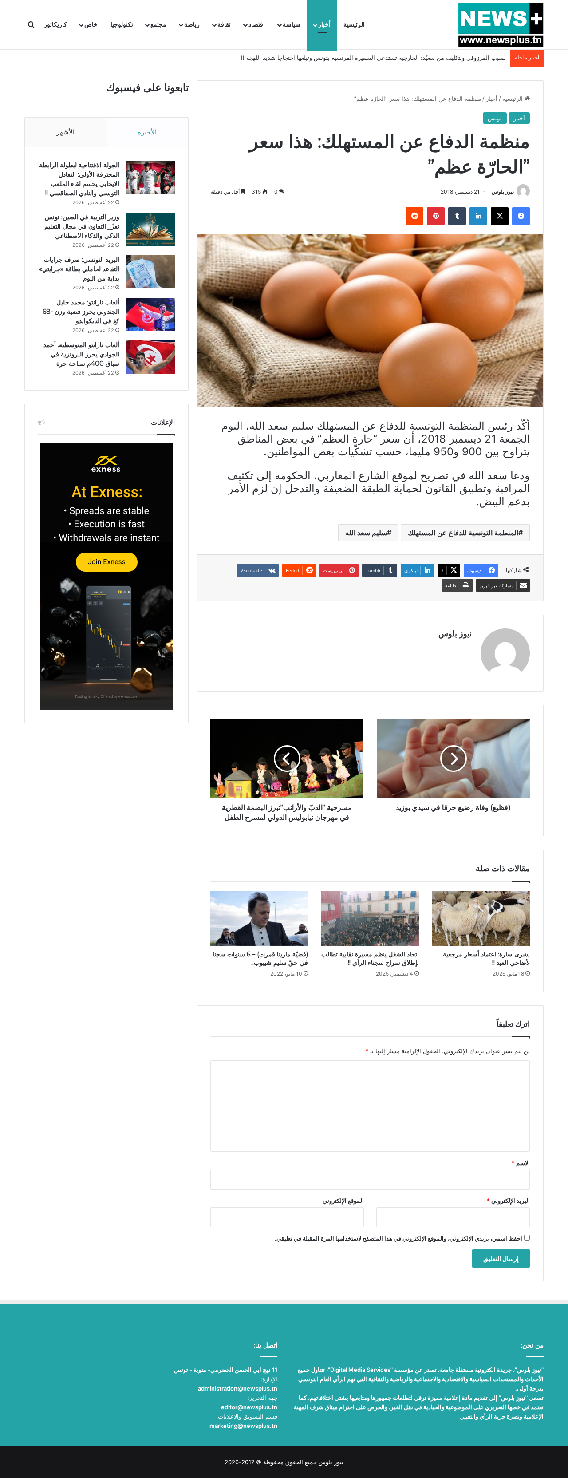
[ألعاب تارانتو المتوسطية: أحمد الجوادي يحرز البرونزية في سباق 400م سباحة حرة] (150, 357)
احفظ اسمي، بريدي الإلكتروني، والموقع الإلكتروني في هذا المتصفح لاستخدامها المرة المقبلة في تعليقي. (398, 1238)
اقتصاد (256, 24)
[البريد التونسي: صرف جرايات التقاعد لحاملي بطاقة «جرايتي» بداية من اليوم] (150, 271)
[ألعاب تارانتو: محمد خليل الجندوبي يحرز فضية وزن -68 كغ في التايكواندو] (150, 314)
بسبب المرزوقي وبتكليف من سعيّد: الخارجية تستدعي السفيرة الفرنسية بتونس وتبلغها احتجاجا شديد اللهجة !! (373, 57)
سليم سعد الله (366, 532)
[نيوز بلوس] (501, 25)
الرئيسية (354, 24)
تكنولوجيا (121, 24)
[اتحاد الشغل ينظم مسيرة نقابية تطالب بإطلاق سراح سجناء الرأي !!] (370, 918)
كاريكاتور (55, 24)
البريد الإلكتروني (508, 1200)
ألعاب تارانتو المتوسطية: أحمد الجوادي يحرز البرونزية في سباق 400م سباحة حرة (81, 354)
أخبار (324, 24)
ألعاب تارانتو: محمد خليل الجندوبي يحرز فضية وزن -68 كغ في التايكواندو (81, 311)
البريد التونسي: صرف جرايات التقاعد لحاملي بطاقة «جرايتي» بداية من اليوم (79, 269)
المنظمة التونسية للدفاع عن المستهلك (463, 532)
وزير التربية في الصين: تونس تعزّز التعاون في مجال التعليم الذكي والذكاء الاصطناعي (81, 226)
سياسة (291, 24)
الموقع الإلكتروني (343, 1200)
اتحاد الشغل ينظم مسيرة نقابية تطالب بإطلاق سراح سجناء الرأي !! (370, 958)
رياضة (192, 24)
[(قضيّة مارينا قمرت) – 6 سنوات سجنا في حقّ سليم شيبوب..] (259, 918)
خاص (91, 24)
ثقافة (224, 24)
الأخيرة (147, 132)
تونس (495, 118)
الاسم (521, 1162)
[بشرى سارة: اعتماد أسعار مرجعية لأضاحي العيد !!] (481, 918)
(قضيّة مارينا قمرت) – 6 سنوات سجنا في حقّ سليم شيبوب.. (260, 958)
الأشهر (65, 132)
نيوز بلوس (503, 191)
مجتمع (158, 24)
